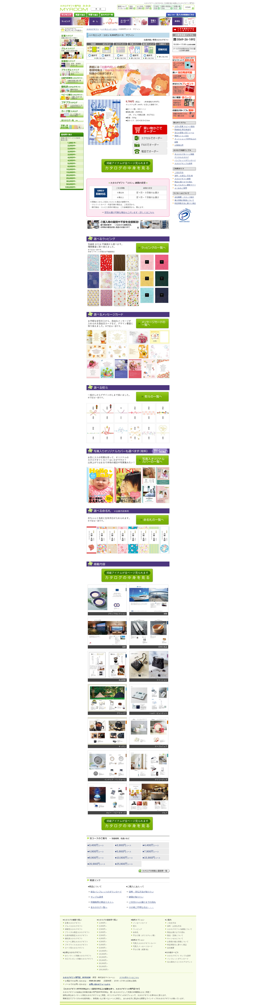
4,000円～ (103, 938)
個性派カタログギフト (74, 938)
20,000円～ (103, 957)
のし (104, 21)
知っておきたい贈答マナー (185, 185)
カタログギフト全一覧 (107, 14)
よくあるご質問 (140, 7)
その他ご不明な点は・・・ (141, 907)
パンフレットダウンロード (185, 160)
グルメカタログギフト (74, 926)
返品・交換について (175, 935)
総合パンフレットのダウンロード (106, 892)
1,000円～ (103, 923)
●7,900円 (151, 851)
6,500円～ (103, 948)
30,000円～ (103, 963)
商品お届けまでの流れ (183, 182)
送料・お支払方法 (174, 926)
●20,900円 (96, 863)
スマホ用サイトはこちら (129, 977)
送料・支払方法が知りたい (141, 892)
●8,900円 (95, 857)
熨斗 (135, 926)
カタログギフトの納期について (179, 929)
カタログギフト (189, 7)
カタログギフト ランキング (66, 14)
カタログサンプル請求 (183, 163)
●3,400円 (95, 845)
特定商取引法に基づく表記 (185, 203)
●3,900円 (123, 845)
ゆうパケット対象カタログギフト (78, 956)
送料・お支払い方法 (166, 7)
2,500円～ (103, 929)
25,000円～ (103, 960)
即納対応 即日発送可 (183, 130)
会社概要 (132, 7)
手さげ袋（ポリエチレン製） (144, 935)
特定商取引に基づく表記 (177, 945)
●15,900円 (151, 857)
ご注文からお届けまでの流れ (142, 902)
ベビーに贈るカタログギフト (76, 942)
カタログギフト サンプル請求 (179, 956)
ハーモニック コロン (109, 29)
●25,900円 (124, 863)
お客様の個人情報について (177, 942)
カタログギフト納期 (183, 179)
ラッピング (74, 21)
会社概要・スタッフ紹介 (184, 197)
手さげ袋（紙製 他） (141, 949)
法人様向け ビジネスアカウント (179, 962)
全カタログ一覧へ (99, 907)
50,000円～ (103, 966)
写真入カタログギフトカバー (144, 943)
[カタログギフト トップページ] (75, 10)
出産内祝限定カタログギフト (76, 935)
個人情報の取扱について (184, 200)
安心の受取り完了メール (184, 133)
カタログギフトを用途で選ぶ (80, 14)
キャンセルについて (175, 938)
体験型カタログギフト (74, 929)
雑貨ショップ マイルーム (118, 7)
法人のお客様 (175, 14)
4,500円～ (103, 942)
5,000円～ (103, 945)
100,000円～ (104, 970)
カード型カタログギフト (74, 948)
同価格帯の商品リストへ (102, 902)
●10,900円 (124, 857)
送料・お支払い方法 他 (184, 176)
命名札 (184, 21)
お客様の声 (148, 7)
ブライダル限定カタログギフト (77, 932)
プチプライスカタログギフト (76, 945)
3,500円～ (103, 935)
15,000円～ (103, 954)
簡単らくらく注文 (182, 136)
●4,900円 (95, 851)
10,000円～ (103, 951)
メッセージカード (133, 21)
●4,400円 (151, 845)
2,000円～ (103, 926)
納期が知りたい (136, 897)
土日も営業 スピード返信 (185, 126)
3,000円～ (103, 932)
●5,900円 (123, 851)
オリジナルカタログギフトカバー (160, 21)
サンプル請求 (97, 897)
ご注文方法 (156, 7)
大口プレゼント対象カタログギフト (79, 959)
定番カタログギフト (73, 923)
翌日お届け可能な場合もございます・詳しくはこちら (129, 212)
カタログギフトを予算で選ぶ (93, 14)
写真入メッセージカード (143, 946)
